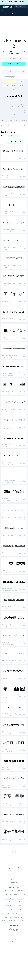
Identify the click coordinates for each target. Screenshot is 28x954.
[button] (21, 6)
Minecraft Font (14, 865)
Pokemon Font (14, 871)
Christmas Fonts (8, 909)
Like (11, 72)
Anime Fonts (8, 917)
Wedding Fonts (19, 909)
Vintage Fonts (18, 902)
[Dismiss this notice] (26, 2)
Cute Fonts (19, 898)
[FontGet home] (6, 7)
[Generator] (14, 10)
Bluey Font (14, 876)
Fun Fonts (18, 905)
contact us (19, 2)
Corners (13, 85)
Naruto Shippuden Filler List (9, 921)
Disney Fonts (22, 921)
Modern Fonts (8, 902)
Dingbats (20, 85)
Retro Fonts (10, 905)
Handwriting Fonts (9, 898)
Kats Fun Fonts (15, 100)
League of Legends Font (14, 868)
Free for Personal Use (10, 81)
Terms (14, 942)
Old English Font (18, 917)
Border (6, 85)
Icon (14, 89)
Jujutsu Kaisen (14, 874)
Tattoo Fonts (23, 894)
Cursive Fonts (19, 890)
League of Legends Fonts (18, 913)
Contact (14, 945)
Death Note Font (14, 862)
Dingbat (21, 81)
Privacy (14, 939)
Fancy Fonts (13, 894)
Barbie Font (14, 879)
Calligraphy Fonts (8, 890)
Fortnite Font (14, 882)
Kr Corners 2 (13, 105)
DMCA (14, 948)
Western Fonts (5, 913)
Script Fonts (4, 894)
